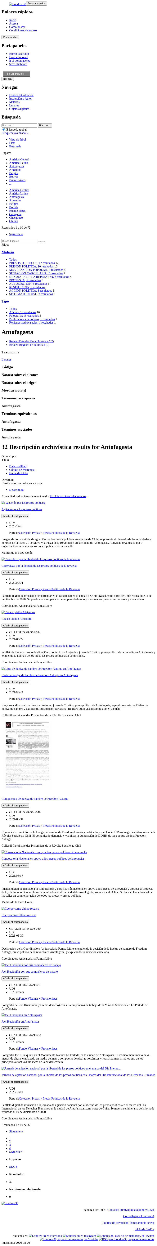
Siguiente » (16, 234)
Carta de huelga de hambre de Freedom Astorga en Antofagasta (40, 675)
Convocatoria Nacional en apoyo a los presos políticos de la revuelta (43, 858)
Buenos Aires (17, 180)
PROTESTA (25, 280)
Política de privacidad (115, 1222)
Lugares (14, 105)
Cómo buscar (17, 27)
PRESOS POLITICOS (32, 263)
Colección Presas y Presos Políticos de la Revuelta (49, 532)
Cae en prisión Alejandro (17, 618)
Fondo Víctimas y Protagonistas (38, 998)
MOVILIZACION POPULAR (36, 269)
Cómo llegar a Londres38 (138, 1216)
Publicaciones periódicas (32, 319)
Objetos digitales (19, 108)
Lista (12, 143)
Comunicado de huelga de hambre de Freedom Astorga (35, 798)
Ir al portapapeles (19, 60)
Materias (14, 102)
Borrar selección (19, 53)
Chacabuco (16, 217)
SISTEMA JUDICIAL (31, 294)
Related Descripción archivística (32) (31, 341)
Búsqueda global (16, 129)
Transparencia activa (141, 1222)
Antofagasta (16, 166)
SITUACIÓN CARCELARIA (36, 273)
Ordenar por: (9, 456)
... (10, 183)
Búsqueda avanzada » (15, 133)
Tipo (5, 301)
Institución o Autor (20, 98)
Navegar (7, 78)
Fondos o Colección (21, 95)
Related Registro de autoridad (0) (29, 344)
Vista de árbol (17, 139)
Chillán (13, 221)
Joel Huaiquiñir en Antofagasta (20, 1021)
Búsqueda (15, 146)
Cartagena (15, 214)
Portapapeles (10, 37)
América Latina (18, 162)
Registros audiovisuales (31, 322)
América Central (19, 159)
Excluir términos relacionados (68, 496)
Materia (8, 252)
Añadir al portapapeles (15, 516)
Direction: (8, 479)
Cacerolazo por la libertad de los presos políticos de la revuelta (39, 565)
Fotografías (24, 315)
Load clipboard (18, 57)
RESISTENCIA (27, 287)
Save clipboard (18, 64)
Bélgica (13, 173)
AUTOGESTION (28, 283)
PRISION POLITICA (31, 266)
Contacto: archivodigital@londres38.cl (130, 1209)
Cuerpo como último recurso (19, 915)
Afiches (22, 312)
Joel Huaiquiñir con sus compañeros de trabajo (30, 971)
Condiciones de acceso (23, 30)
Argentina (15, 169)
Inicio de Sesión (144, 1229)
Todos (13, 259)
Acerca (13, 23)
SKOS (13, 1166)
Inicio (12, 20)
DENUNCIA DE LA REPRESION (39, 276)
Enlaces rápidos (36, 3)
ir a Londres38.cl (15, 74)
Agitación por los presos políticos (22, 509)
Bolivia (13, 176)
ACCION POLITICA (30, 290)
